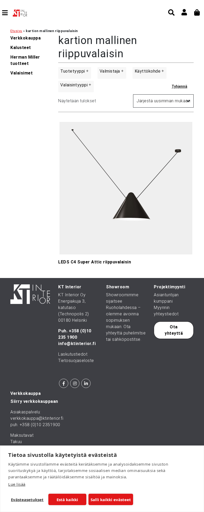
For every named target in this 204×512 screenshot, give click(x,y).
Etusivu (16, 31)
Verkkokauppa (25, 38)
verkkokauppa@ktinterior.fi (36, 418)
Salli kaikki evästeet (111, 499)
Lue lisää (17, 484)
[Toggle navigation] (7, 12)
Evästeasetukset (27, 499)
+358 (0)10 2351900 (40, 424)
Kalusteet (20, 47)
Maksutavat (21, 435)
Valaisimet (21, 73)
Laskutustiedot (72, 354)
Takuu (16, 441)
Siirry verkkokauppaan (34, 401)
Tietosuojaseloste (76, 360)
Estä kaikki (67, 499)
